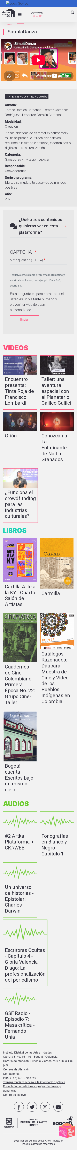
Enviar (24, 320)
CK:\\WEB (37, 13)
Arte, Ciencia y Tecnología (27, 96)
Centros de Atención (16, 1069)
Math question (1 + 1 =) (26, 260)
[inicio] (8, 13)
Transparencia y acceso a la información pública (34, 1082)
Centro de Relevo (14, 1094)
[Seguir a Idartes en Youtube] (58, 1107)
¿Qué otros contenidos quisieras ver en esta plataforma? (40, 226)
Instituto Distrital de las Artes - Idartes (27, 1052)
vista (20, 383)
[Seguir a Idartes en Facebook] (19, 1107)
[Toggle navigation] (20, 15)
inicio (9, 24)
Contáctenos (11, 1073)
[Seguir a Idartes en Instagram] (45, 1107)
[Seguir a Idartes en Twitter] (32, 1107)
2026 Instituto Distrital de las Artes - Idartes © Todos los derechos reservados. (38, 1142)
